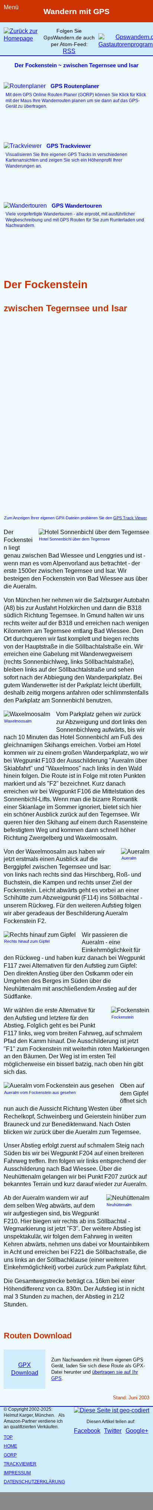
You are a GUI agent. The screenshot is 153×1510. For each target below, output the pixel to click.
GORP (10, 1455)
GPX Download (24, 1369)
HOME (10, 1446)
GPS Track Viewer (130, 518)
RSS (69, 51)
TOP (8, 1437)
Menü (11, 7)
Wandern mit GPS (76, 11)
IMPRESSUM (17, 1472)
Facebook (87, 1431)
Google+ (137, 1431)
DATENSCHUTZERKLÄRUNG (34, 1481)
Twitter (112, 1431)
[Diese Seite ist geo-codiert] (111, 1410)
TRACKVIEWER (20, 1464)
